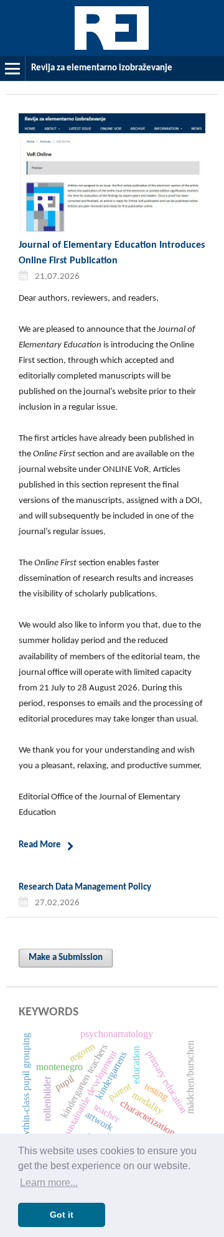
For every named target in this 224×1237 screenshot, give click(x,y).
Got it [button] (61, 1215)
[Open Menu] (12, 68)
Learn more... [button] (49, 1182)
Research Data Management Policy (85, 887)
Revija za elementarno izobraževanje (101, 68)
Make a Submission (66, 957)
